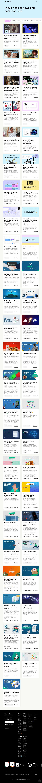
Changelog (20, 727)
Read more (16, 45)
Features (19, 715)
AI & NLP (13, 20)
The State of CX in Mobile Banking (25, 745)
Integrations (20, 724)
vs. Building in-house (19, 751)
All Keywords (8, 20)
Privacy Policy (21, 774)
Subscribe (7, 728)
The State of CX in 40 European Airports (25, 749)
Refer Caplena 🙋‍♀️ (35, 719)
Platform (20, 713)
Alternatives (20, 738)
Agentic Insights (19, 720)
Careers (35, 717)
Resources (30, 713)
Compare (20, 736)
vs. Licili (19, 742)
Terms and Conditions (14, 774)
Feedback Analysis (34, 20)
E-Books (25, 736)
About (35, 715)
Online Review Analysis (24, 719)
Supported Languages (30, 726)
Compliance (30, 727)
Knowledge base (30, 722)
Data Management (20, 723)
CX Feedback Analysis (25, 722)
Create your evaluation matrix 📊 (20, 755)
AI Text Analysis (19, 718)
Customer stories (30, 716)
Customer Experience (25, 20)
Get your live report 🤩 (20, 732)
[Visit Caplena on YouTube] (36, 774)
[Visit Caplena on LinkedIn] (35, 774)
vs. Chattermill (20, 740)
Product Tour (19, 730)
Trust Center (27, 774)
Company (18, 20)
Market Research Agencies (25, 729)
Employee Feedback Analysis (25, 726)
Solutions (25, 713)
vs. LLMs (19, 743)
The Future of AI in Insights (25, 754)
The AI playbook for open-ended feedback (25, 740)
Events (30, 718)
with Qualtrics (19, 746)
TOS (9, 725)
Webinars (30, 719)
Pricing (19, 726)
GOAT (28, 330)
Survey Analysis (24, 716)
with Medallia (19, 748)
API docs (30, 723)
